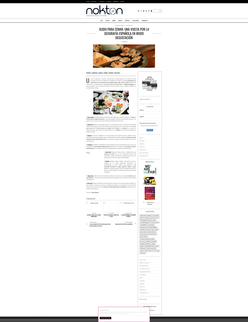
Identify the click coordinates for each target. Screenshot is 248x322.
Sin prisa (122, 1)
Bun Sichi (89, 183)
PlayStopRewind (149, 246)
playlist (142, 246)
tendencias (122, 25)
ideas (141, 236)
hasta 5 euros (143, 232)
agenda (149, 215)
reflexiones (144, 152)
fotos (148, 229)
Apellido (142, 116)
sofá (146, 250)
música (142, 146)
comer (154, 220)
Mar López (125, 41)
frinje (152, 229)
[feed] (138, 11)
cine (157, 217)
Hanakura (89, 144)
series (141, 250)
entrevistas (151, 224)
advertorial (143, 215)
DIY (150, 222)
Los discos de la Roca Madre (147, 239)
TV (154, 250)
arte (141, 137)
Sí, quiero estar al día (105, 318)
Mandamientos (116, 1)
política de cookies (78, 319)
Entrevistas (102, 1)
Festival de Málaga (151, 227)
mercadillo (153, 241)
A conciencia (108, 1)
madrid (148, 241)
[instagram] (149, 11)
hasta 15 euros (144, 234)
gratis (156, 229)
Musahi (89, 135)
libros (142, 143)
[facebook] (141, 11)
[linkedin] (146, 11)
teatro (150, 250)
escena (142, 140)
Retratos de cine (152, 248)
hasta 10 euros (152, 232)
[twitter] (143, 11)
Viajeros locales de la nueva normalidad (94, 215)
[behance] (151, 11)
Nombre (142, 110)
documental (156, 222)
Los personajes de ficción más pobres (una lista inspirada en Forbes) (100, 224)
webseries (142, 253)
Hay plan (88, 1)
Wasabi (107, 161)
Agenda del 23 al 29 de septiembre (124, 223)
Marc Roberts (95, 192)
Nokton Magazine (129, 84)
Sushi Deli (108, 152)
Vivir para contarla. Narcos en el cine (111, 215)
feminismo (142, 227)
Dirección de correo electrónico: (148, 123)
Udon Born (90, 176)
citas (149, 220)
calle (141, 217)
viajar (158, 250)
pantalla (143, 149)
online (153, 243)
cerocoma (146, 217)
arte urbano (156, 215)
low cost (142, 241)
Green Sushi (90, 117)
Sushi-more (90, 124)
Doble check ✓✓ (94, 1)
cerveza (153, 217)
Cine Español (143, 220)
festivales (142, 229)
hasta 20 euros (153, 234)
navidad (142, 243)
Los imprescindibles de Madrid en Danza (128, 215)
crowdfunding (143, 222)
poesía (157, 246)
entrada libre (143, 224)
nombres (148, 243)
